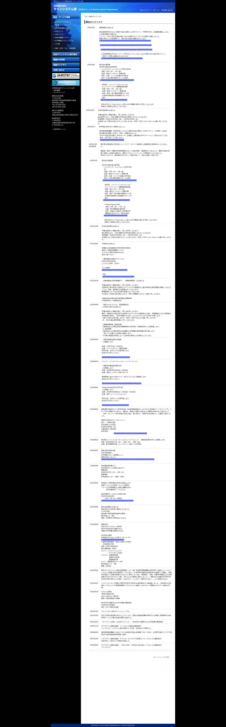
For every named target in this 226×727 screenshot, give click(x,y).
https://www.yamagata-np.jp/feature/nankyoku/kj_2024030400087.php (127, 50)
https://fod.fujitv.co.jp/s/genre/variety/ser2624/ (118, 277)
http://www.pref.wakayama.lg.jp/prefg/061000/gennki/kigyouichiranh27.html (127, 459)
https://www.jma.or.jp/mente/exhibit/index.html (118, 80)
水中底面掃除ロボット (63, 28)
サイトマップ (146, 10)
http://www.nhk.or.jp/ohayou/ (112, 540)
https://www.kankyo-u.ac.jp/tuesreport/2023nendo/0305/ (123, 58)
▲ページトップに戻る (161, 657)
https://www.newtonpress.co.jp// (113, 140)
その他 (57, 44)
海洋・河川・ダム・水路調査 (65, 48)
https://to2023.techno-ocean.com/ (115, 215)
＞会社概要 (56, 90)
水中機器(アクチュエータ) (64, 41)
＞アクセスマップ (58, 92)
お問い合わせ (168, 10)
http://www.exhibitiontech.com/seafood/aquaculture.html (121, 383)
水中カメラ (59, 31)
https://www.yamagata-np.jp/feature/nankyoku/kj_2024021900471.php (127, 45)
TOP (85, 16)
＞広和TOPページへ (59, 129)
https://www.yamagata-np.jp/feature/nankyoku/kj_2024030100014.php (126, 41)
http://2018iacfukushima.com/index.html (116, 357)
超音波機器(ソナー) (62, 37)
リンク (157, 10)
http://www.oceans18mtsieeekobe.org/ (115, 405)
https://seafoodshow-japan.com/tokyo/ (114, 100)
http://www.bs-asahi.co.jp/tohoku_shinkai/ (117, 501)
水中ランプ (59, 34)
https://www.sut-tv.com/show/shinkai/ (114, 270)
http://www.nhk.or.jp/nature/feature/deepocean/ (130, 433)
